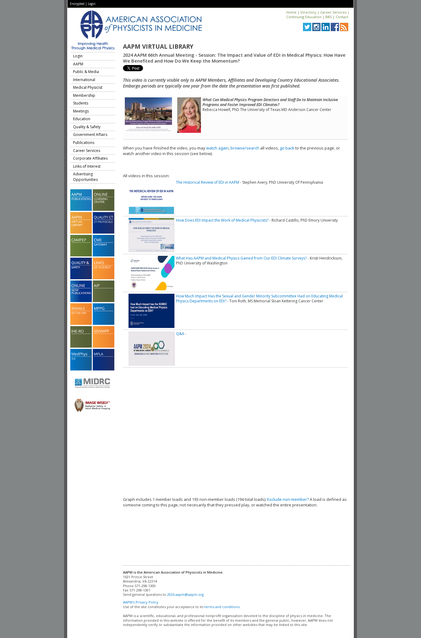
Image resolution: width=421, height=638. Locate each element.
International (84, 79)
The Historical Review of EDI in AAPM (207, 182)
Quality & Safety (86, 126)
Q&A (180, 333)
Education (81, 118)
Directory (308, 12)
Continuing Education (303, 16)
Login (92, 4)
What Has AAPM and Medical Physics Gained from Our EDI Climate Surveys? (241, 258)
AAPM (78, 64)
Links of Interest (86, 166)
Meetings (81, 111)
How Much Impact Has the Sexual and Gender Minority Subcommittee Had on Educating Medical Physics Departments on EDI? (259, 298)
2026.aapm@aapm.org (185, 594)
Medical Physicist (87, 87)
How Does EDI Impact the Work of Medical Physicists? (222, 220)
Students (80, 103)
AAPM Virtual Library (158, 47)
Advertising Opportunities (85, 176)
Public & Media (86, 71)
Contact (342, 16)
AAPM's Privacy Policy (140, 602)
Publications (83, 142)
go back (287, 148)
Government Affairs (90, 134)
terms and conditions (221, 606)
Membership (84, 95)
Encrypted (77, 4)
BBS (328, 16)
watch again (217, 148)
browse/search (245, 148)
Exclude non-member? (288, 499)
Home (291, 12)
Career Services (333, 12)
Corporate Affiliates (90, 158)
